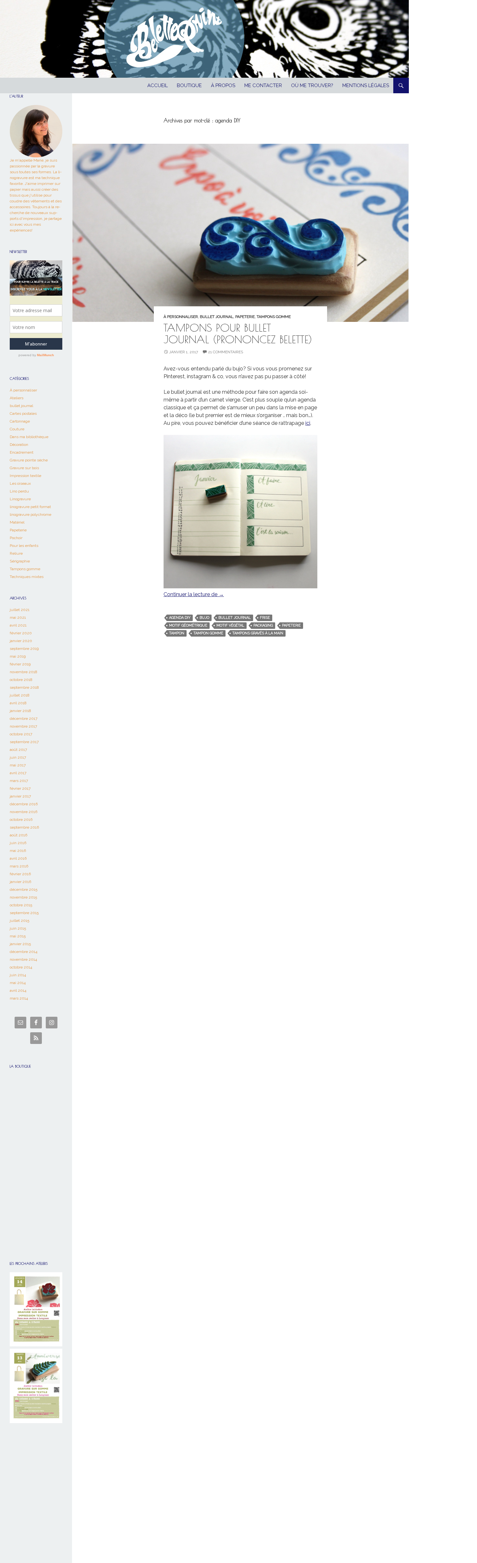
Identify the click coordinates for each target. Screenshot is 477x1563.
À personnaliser (181, 316)
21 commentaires (225, 352)
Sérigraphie (20, 561)
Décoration (19, 444)
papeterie (291, 625)
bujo (204, 618)
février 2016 (20, 874)
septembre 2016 (24, 827)
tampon (176, 633)
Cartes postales (23, 413)
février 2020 (21, 633)
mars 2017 (19, 780)
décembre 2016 (24, 804)
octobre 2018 (21, 679)
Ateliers (16, 398)
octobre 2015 (21, 905)
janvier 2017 (20, 796)
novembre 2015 (23, 897)
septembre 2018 (24, 687)
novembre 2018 (23, 672)
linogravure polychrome (30, 514)
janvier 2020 (21, 641)
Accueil (157, 85)
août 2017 (18, 749)
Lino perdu (19, 491)
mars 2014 (19, 998)
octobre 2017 (21, 734)
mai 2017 (18, 765)
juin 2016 (18, 843)
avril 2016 (18, 858)
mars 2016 (19, 866)
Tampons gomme (274, 316)
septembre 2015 (24, 913)
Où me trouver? (312, 85)
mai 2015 (18, 936)
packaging (263, 625)
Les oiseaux (20, 483)
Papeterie (245, 316)
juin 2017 (18, 757)
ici (307, 423)
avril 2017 (18, 773)
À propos (223, 85)
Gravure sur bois (24, 468)
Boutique (189, 85)
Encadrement (21, 452)
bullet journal (216, 316)
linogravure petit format (30, 506)
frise (265, 618)
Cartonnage (20, 421)
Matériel (17, 522)
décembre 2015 (23, 889)
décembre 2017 (23, 718)
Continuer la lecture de (194, 594)
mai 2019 (18, 656)
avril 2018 (18, 703)
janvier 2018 (20, 710)
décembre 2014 (23, 951)
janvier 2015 (20, 944)
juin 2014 (18, 975)
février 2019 (20, 664)
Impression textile (25, 475)
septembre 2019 (24, 648)
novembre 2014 (23, 959)
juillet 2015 (19, 920)
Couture (17, 429)
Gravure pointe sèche (29, 460)
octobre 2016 (21, 819)
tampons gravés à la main (257, 633)
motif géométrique (188, 625)
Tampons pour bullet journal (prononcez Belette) (238, 333)
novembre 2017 (23, 726)
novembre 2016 (23, 812)
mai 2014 (18, 982)
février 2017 (20, 788)
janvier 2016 (20, 881)
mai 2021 (18, 617)
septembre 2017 (24, 742)
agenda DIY (179, 618)
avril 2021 (18, 625)
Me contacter (263, 85)
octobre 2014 (21, 967)
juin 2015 (18, 928)
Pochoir (16, 538)
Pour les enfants (24, 545)
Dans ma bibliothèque (29, 437)
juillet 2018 (20, 695)
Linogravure (20, 499)
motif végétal (230, 625)
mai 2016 (18, 850)
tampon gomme (208, 633)
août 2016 (18, 835)
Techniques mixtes (26, 576)
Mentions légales (365, 85)
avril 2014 (18, 990)
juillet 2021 (20, 609)
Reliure (16, 553)
